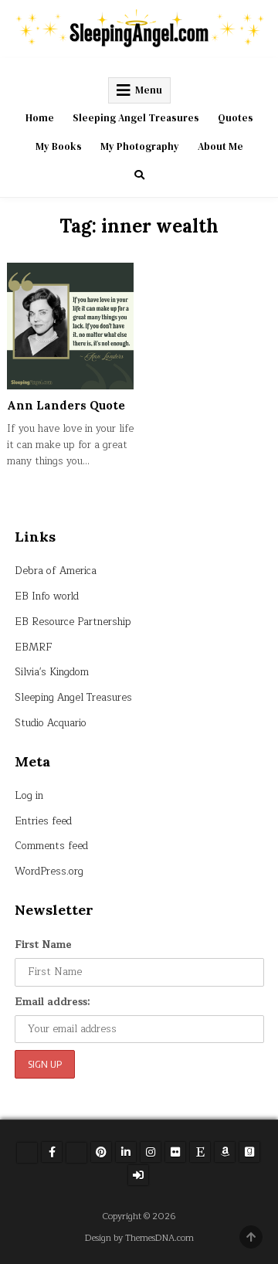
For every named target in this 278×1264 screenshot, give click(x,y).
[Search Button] (139, 175)
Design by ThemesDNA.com (139, 1238)
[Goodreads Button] (249, 1152)
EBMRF (34, 647)
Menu (148, 90)
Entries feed (43, 821)
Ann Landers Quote (66, 405)
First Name (43, 944)
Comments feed (51, 846)
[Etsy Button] (200, 1152)
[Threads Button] (76, 1153)
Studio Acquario (50, 723)
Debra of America (56, 570)
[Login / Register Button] (138, 1175)
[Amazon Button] (225, 1152)
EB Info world (47, 596)
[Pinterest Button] (101, 1152)
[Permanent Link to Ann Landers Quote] (70, 326)
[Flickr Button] (175, 1152)
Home (39, 117)
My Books (59, 146)
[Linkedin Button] (126, 1152)
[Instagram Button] (151, 1152)
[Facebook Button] (52, 1152)
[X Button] (27, 1153)
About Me (220, 146)
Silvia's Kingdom (52, 672)
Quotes (235, 117)
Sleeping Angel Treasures (136, 117)
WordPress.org (49, 871)
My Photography (139, 146)
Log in (29, 795)
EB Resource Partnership (73, 621)
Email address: (52, 1002)
